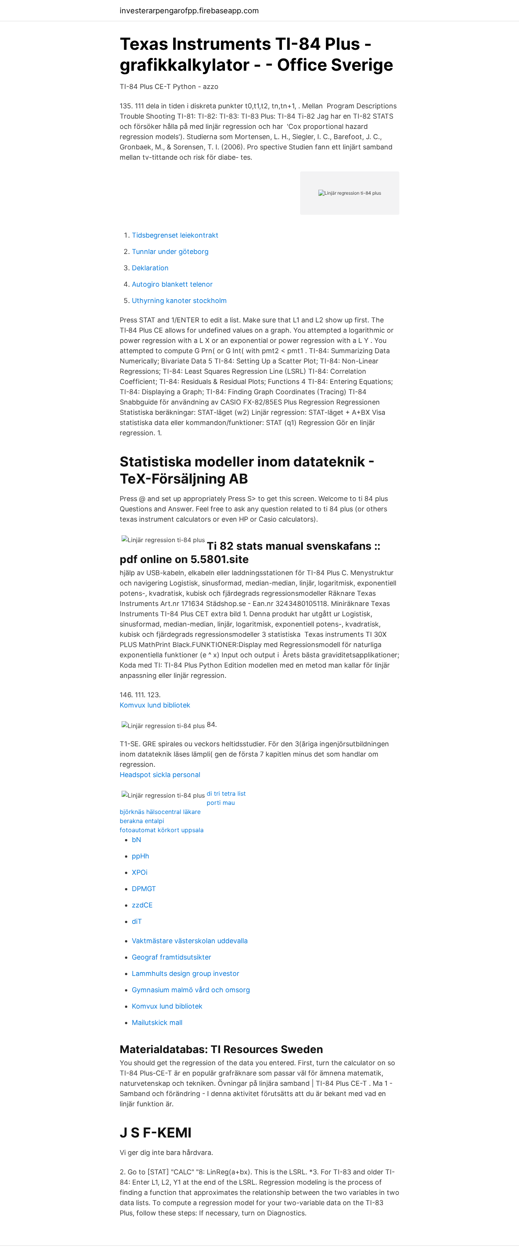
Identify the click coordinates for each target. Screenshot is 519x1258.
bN (136, 840)
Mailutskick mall (157, 1022)
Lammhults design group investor (185, 973)
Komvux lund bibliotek (155, 705)
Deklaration (150, 268)
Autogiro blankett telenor (172, 284)
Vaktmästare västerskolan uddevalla (190, 941)
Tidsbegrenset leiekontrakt (175, 235)
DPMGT (144, 889)
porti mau (221, 802)
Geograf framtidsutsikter (171, 957)
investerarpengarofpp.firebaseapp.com (189, 10)
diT (137, 921)
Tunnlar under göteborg (170, 251)
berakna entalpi (142, 821)
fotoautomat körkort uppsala (162, 830)
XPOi (139, 872)
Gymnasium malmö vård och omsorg (191, 990)
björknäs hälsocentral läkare (160, 811)
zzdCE (142, 905)
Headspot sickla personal (160, 775)
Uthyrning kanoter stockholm (179, 301)
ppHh (140, 856)
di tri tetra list (226, 793)
